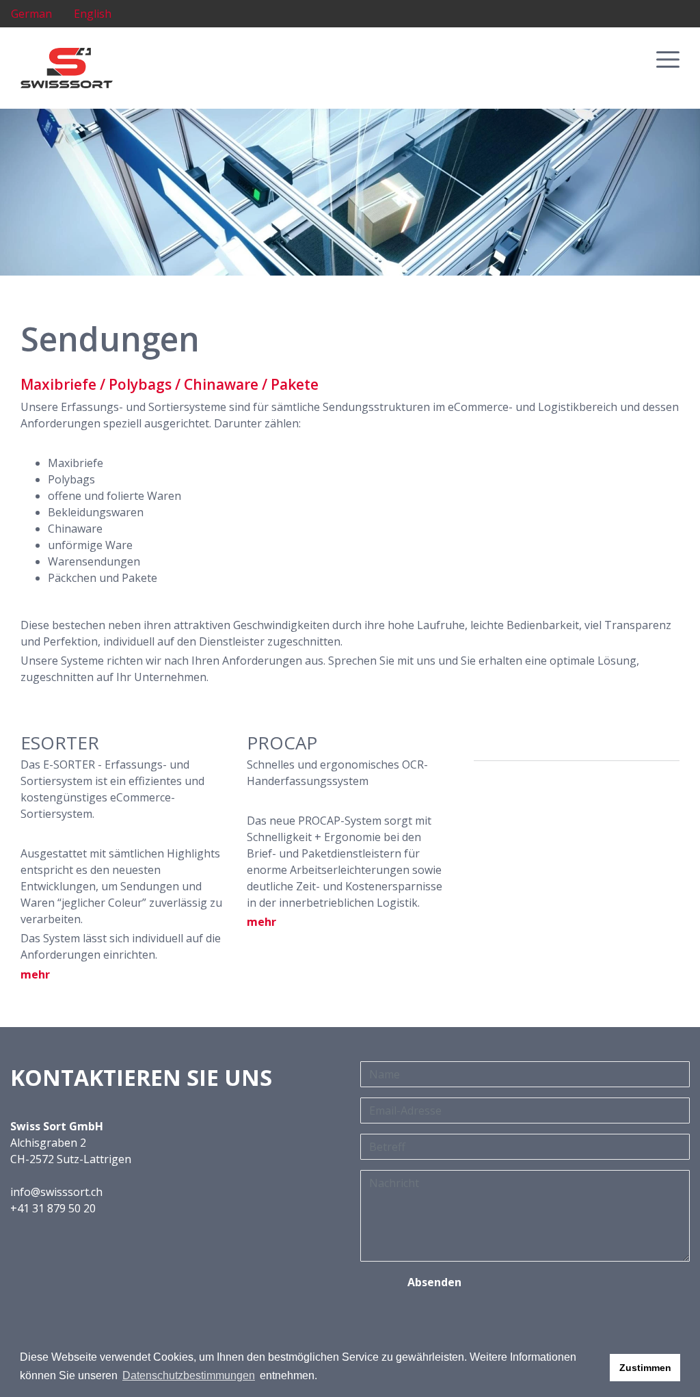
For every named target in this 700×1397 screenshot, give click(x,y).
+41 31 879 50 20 (53, 1208)
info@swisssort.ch (56, 1191)
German (31, 13)
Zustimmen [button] (645, 1367)
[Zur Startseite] (67, 67)
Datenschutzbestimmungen (188, 1375)
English (92, 13)
